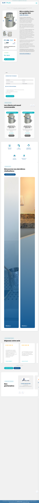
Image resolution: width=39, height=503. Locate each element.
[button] (3, 20)
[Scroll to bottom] (37, 492)
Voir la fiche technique (11, 86)
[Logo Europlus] (6, 4)
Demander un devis (10, 59)
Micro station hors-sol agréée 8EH (20, 8)
